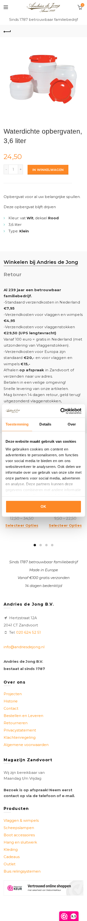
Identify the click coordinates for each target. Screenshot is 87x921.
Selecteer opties (21, 525)
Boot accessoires (19, 835)
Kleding (11, 849)
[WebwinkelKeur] (43, 888)
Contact (11, 708)
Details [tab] (45, 424)
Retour (13, 274)
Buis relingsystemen (22, 871)
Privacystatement (20, 730)
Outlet (9, 864)
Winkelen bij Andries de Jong (41, 262)
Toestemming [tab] (17, 424)
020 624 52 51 (28, 632)
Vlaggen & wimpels (21, 820)
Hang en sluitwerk (20, 842)
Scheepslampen (19, 827)
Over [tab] (72, 424)
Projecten (13, 694)
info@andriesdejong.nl (24, 647)
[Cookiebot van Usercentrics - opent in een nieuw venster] (61, 411)
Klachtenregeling (20, 737)
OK (43, 506)
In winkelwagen (48, 170)
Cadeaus (12, 856)
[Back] (7, 31)
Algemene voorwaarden (26, 744)
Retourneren (16, 723)
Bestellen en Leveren (23, 715)
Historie (11, 701)
